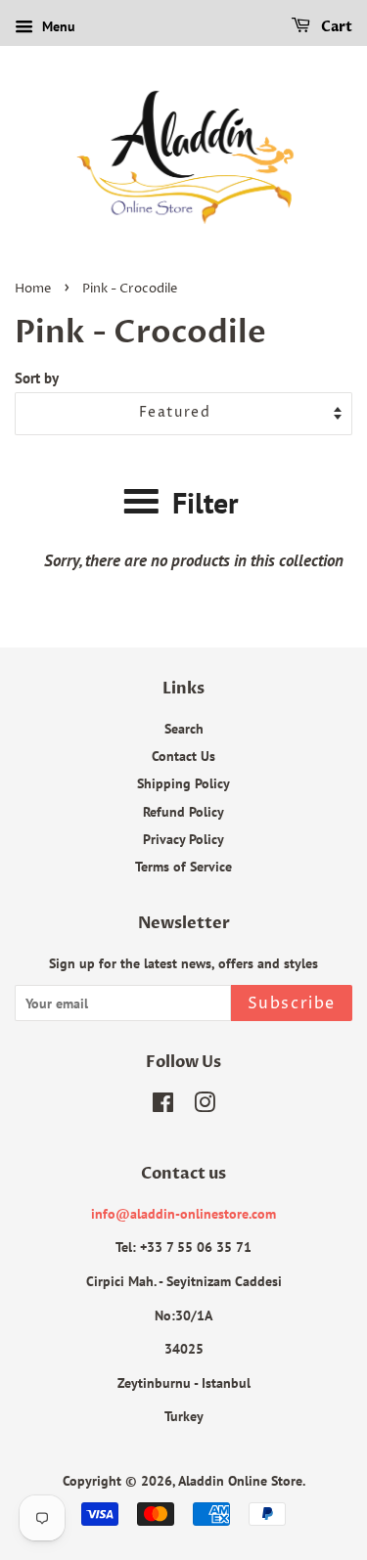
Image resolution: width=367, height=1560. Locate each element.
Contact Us (183, 755)
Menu (56, 26)
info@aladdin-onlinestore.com (183, 1213)
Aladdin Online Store (240, 1480)
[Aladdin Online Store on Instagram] (204, 1105)
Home (33, 289)
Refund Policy (183, 811)
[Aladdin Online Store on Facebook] (163, 1105)
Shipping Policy (183, 783)
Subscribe (292, 1003)
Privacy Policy (183, 838)
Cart (335, 27)
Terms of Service (183, 866)
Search (184, 728)
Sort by (37, 377)
